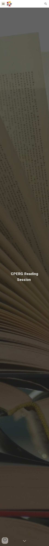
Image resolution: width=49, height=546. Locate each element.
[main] (24, 277)
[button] (3, 3)
